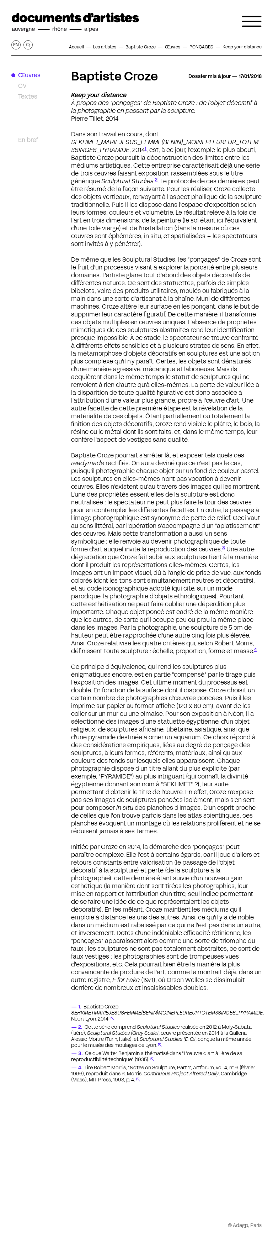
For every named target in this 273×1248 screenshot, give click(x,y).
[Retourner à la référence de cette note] (112, 1019)
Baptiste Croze (114, 76)
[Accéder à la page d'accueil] (75, 22)
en (16, 44)
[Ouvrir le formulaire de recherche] (28, 44)
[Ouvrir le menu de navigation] (252, 21)
